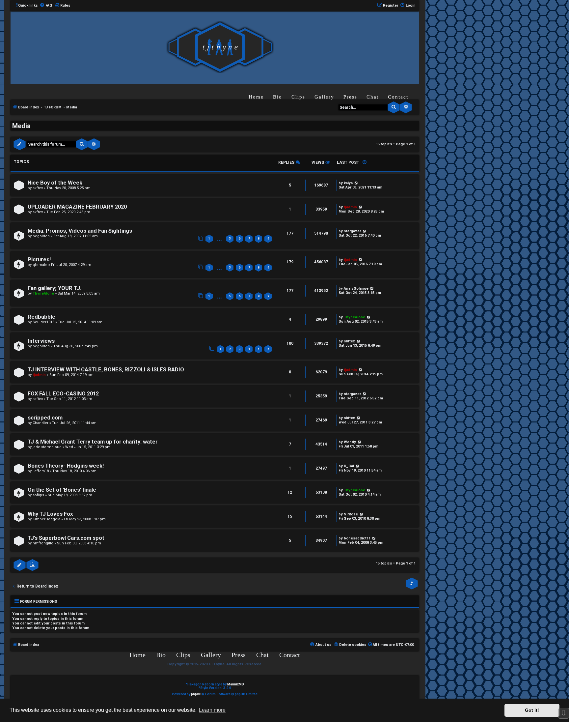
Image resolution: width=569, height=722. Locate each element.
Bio (277, 97)
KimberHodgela (46, 519)
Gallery (324, 97)
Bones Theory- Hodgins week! (66, 466)
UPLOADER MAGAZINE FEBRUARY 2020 (77, 207)
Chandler (40, 423)
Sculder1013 (43, 322)
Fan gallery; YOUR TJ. (54, 288)
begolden (41, 236)
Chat (372, 97)
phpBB (196, 694)
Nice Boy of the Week (55, 183)
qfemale (40, 265)
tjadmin (350, 207)
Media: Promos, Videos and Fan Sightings (80, 231)
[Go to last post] (356, 183)
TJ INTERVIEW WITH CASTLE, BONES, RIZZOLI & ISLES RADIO (106, 369)
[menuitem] (46, 6)
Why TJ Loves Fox (50, 514)
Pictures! (39, 259)
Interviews (41, 341)
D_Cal (349, 466)
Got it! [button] (532, 710)
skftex (38, 188)
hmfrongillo (43, 543)
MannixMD (235, 684)
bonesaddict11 (357, 538)
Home (256, 97)
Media (21, 126)
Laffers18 (41, 471)
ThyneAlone (43, 293)
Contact (398, 97)
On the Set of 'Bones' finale (62, 490)
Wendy (350, 442)
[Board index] (220, 47)
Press (350, 97)
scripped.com (45, 418)
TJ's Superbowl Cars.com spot (66, 538)
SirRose (351, 514)
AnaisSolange (356, 288)
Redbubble (41, 317)
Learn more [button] (212, 710)
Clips (298, 97)
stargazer (352, 231)
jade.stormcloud (47, 447)
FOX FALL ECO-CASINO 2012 (63, 393)
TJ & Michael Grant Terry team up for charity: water (93, 442)
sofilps (38, 495)
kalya (348, 183)
